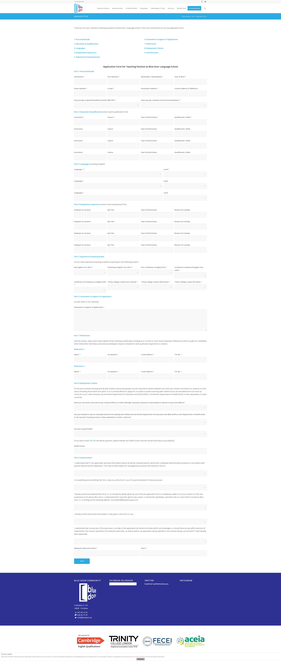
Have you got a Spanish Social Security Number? (160, 100)
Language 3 (78, 193)
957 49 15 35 (80, 1)
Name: (77, 354)
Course (111, 117)
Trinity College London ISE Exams (188, 282)
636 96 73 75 (82, 615)
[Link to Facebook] (202, 1)
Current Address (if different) (186, 88)
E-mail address (147, 354)
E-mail (111, 88)
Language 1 (79, 169)
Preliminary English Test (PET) (120, 267)
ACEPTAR (140, 659)
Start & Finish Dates (149, 117)
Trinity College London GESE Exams (155, 282)
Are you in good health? (83, 429)
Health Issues (79, 446)
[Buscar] (205, 8)
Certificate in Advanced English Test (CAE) (189, 268)
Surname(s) (79, 77)
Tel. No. (178, 354)
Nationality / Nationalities (152, 77)
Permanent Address (149, 88)
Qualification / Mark (183, 117)
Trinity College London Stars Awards (123, 282)
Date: (144, 548)
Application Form (81, 16)
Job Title (111, 210)
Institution (79, 117)
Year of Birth (180, 77)
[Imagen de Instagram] (184, 586)
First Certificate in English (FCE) (154, 267)
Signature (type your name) (85, 548)
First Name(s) (114, 77)
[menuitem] (103, 8)
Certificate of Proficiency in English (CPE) (90, 283)
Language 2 (78, 181)
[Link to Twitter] (205, 1)
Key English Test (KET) (83, 267)
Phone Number (80, 88)
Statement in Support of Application (89, 307)
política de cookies (133, 656)
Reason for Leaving (182, 210)
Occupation (113, 354)
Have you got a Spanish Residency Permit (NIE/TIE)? (95, 100)
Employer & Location (82, 210)
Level (166, 169)
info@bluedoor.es (84, 617)
